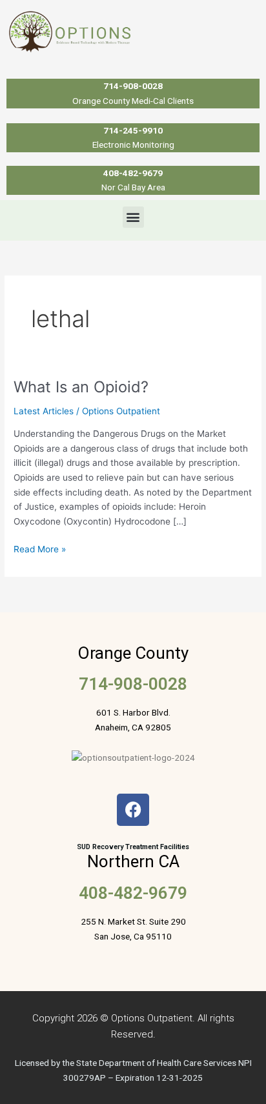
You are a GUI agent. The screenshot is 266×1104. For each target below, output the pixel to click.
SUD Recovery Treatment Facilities (133, 847)
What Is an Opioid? (81, 386)
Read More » (40, 548)
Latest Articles (44, 411)
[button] (133, 217)
